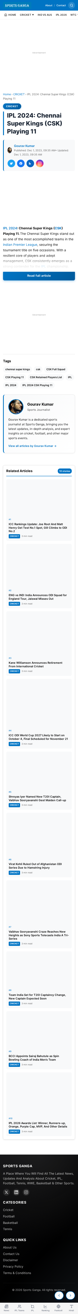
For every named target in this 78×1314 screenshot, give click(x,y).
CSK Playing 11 (14, 377)
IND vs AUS (45, 14)
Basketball (10, 1223)
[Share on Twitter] (11, 163)
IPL (43, 266)
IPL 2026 (61, 14)
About (48, 5)
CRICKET (19, 94)
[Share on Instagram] (40, 163)
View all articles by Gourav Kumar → (32, 445)
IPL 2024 (10, 228)
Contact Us (11, 1254)
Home (7, 94)
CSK (58, 228)
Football (9, 1216)
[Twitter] (6, 1192)
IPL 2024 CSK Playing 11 (37, 385)
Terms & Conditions (17, 1273)
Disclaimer (10, 1260)
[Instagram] (26, 1192)
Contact (61, 5)
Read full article (39, 275)
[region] (39, 52)
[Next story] (70, 1295)
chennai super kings (17, 369)
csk (38, 369)
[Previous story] (59, 1295)
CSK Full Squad (55, 369)
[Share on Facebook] (21, 163)
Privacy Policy (13, 1266)
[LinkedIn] (16, 1192)
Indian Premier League (20, 245)
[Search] (71, 5)
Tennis (7, 1229)
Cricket (8, 1210)
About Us (9, 1247)
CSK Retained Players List (46, 377)
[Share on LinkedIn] (30, 163)
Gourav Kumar (24, 146)
